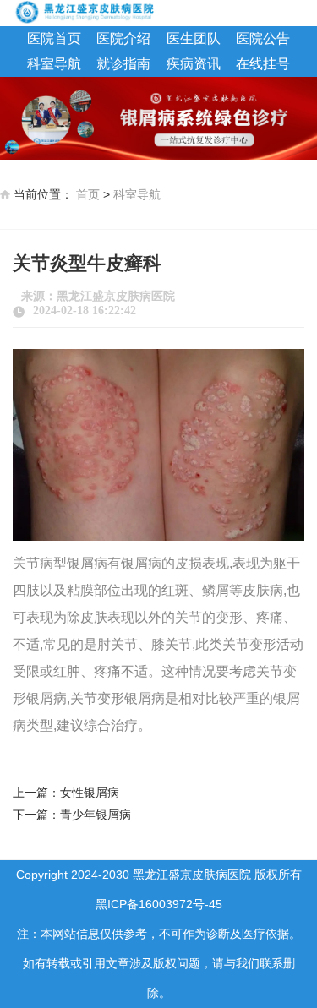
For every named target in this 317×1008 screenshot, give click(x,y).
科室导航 (54, 64)
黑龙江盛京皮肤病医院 (116, 296)
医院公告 (263, 38)
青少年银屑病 (95, 814)
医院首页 (54, 38)
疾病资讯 (194, 64)
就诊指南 (123, 64)
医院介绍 (123, 38)
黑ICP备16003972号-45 (159, 904)
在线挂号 (263, 64)
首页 (88, 194)
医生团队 (194, 38)
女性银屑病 (89, 792)
